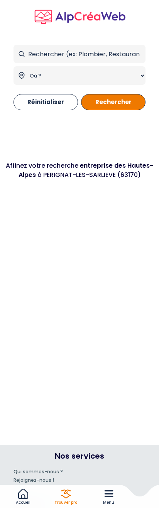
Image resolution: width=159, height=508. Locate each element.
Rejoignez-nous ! (34, 480)
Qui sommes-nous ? (38, 471)
